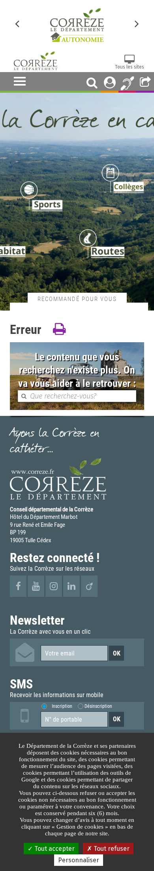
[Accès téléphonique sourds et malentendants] (127, 82)
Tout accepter (54, 848)
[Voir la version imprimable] (59, 329)
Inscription (62, 706)
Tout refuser (111, 848)
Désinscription (98, 706)
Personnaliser (78, 860)
